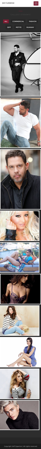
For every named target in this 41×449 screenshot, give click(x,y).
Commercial (18, 21)
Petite (18, 27)
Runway (30, 27)
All (6, 21)
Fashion (32, 21)
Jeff (9, 27)
